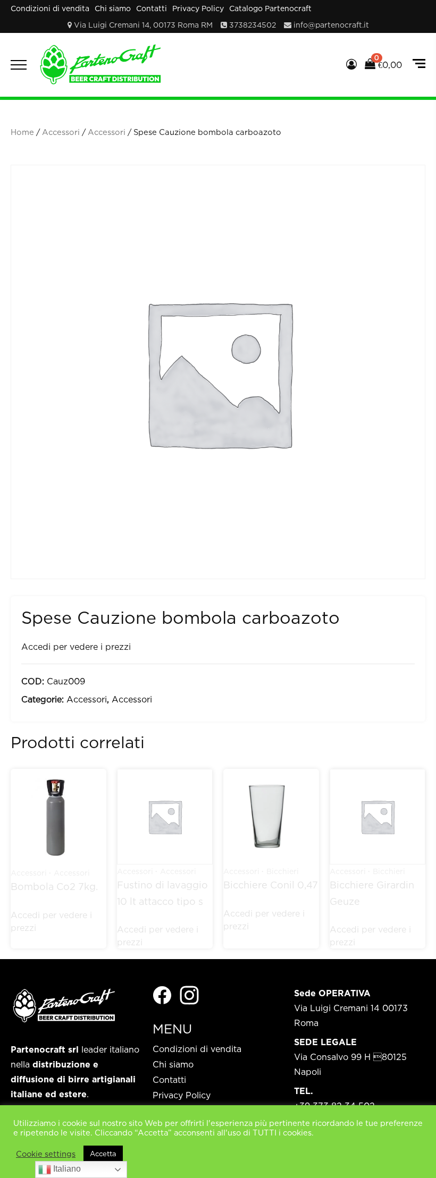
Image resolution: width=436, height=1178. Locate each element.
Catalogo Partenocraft (270, 8)
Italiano (66, 1168)
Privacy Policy (198, 8)
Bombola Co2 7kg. (54, 887)
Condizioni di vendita (50, 8)
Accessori (61, 132)
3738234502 (252, 25)
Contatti (151, 8)
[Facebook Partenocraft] (162, 994)
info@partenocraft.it (331, 25)
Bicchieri (282, 871)
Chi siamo (113, 8)
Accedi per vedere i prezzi (76, 646)
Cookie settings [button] (46, 1154)
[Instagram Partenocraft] (189, 994)
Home (22, 132)
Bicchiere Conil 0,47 (270, 885)
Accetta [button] (103, 1153)
